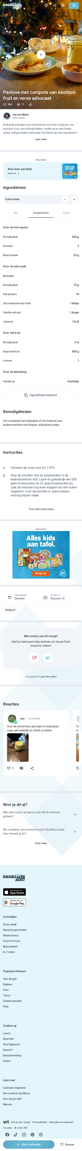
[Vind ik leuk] (48, 657)
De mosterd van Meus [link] (16, 1093)
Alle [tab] (16, 213)
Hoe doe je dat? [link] (12, 1098)
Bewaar (70, 1144)
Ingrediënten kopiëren (43, 395)
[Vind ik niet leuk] (34, 657)
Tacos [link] (6, 995)
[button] (10, 610)
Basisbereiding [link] (12, 1055)
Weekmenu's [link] (11, 935)
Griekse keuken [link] (12, 1000)
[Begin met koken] (41, 54)
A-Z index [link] (9, 952)
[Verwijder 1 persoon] (65, 199)
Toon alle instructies (41, 509)
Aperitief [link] (8, 1038)
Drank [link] (6, 1060)
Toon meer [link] (41, 843)
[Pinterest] (32, 1134)
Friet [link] (6, 989)
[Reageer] (21, 768)
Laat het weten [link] (48, 676)
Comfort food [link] (11, 941)
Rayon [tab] (66, 213)
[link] (12, 5)
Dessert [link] (8, 1049)
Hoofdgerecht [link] (11, 1044)
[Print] (63, 5)
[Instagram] (24, 1134)
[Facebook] (7, 1134)
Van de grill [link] (10, 978)
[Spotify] (41, 1134)
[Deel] (54, 5)
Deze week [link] (10, 924)
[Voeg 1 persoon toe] (74, 199)
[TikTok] (15, 1134)
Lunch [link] (6, 1033)
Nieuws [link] (7, 1104)
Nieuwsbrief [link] (10, 946)
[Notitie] (46, 5)
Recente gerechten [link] (15, 929)
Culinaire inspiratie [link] (14, 1087)
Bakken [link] (7, 984)
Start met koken (31, 1144)
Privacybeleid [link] (39, 1122)
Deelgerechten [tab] (41, 213)
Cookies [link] (7, 1128)
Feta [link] (6, 1006)
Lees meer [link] (41, 139)
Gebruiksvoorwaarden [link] (61, 1122)
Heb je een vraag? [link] (20, 1122)
